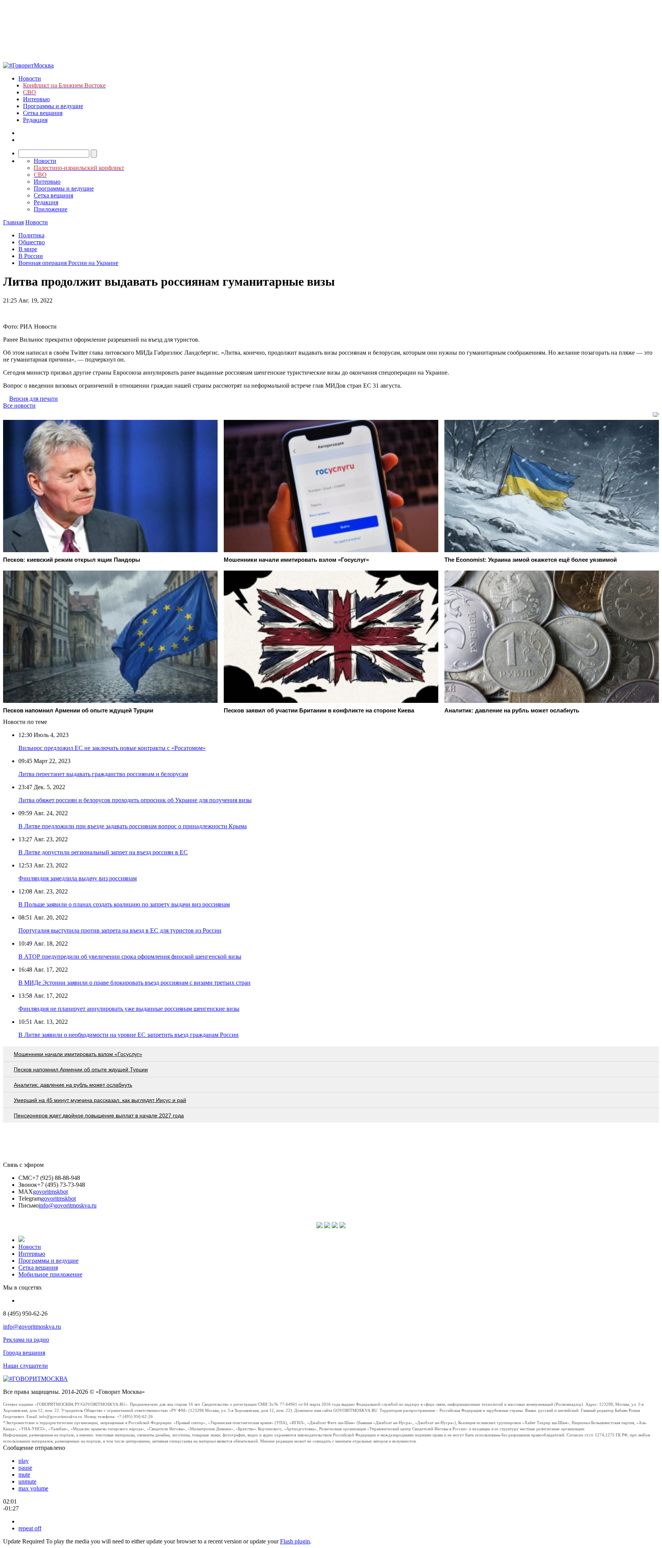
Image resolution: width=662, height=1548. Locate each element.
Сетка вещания (42, 113)
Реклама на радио (26, 1339)
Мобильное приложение (50, 1274)
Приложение (50, 209)
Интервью (36, 99)
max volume (33, 1488)
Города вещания (24, 1352)
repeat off (29, 1528)
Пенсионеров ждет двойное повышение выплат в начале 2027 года (99, 1115)
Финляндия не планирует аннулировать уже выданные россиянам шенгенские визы (128, 1008)
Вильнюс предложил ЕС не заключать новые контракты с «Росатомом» (112, 748)
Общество (31, 242)
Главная (13, 222)
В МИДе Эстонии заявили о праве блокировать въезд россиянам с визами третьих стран (134, 982)
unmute (27, 1481)
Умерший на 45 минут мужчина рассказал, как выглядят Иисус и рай (100, 1100)
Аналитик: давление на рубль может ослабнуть (73, 1085)
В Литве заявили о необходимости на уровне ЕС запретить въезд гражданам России (128, 1034)
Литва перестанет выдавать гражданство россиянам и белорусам (103, 774)
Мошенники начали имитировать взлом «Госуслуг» (78, 1054)
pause (25, 1467)
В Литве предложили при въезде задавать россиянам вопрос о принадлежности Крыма (132, 826)
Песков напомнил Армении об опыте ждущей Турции (81, 1069)
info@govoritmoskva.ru (68, 1205)
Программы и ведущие (53, 106)
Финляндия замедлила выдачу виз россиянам (77, 878)
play (23, 1461)
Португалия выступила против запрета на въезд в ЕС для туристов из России (119, 930)
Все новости (19, 405)
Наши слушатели (25, 1365)
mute (24, 1474)
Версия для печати (33, 398)
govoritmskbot (50, 1191)
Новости (29, 78)
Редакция (35, 120)
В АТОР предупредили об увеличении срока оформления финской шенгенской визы (129, 956)
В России (30, 256)
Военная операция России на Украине (68, 263)
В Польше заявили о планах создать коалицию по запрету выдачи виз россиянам (124, 904)
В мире (27, 249)
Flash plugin (295, 1541)
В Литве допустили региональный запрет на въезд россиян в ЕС (103, 852)
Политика (31, 235)
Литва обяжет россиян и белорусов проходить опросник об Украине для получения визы (135, 800)
